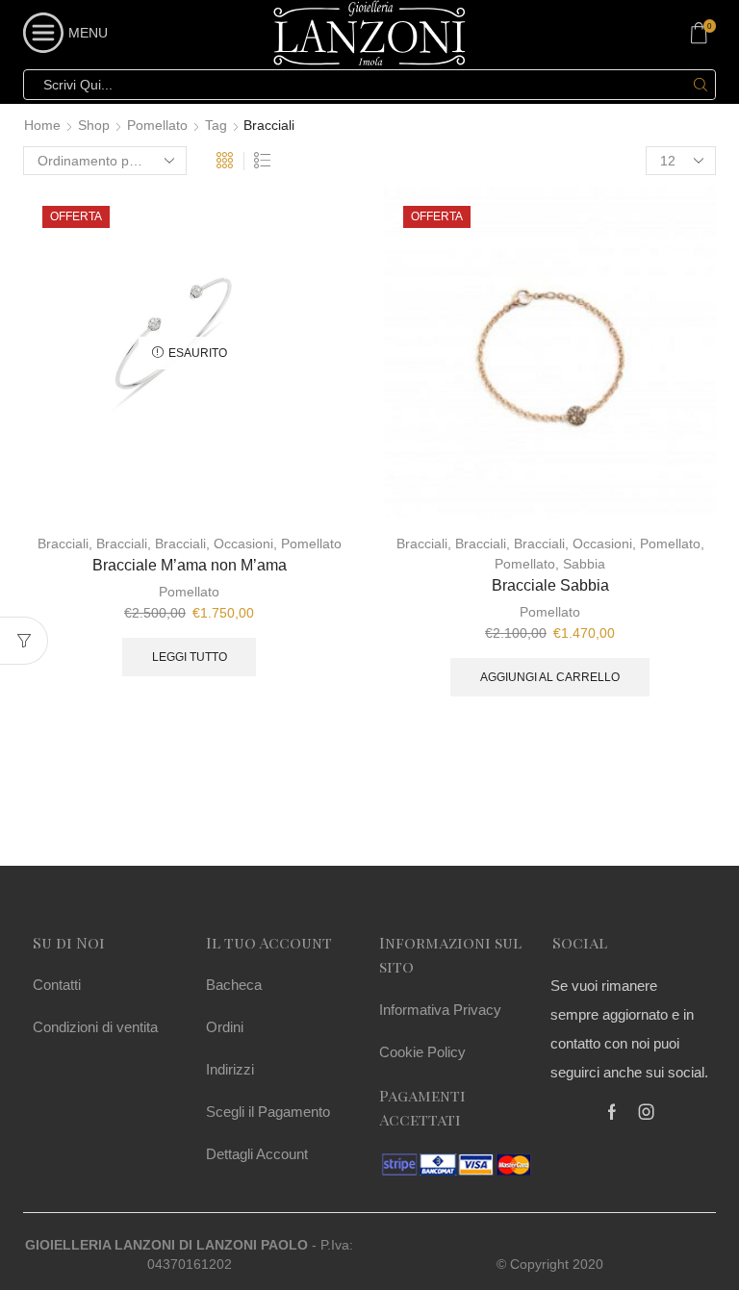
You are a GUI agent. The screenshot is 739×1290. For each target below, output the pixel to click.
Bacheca (234, 984)
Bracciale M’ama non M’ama (189, 565)
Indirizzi (230, 1069)
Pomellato (157, 125)
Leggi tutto (189, 657)
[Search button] (700, 84)
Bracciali (63, 543)
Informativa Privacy (440, 1009)
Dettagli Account (257, 1154)
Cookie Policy (422, 1052)
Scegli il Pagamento (268, 1111)
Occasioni (243, 543)
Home (42, 125)
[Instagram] (646, 1112)
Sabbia (584, 563)
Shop (94, 125)
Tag (216, 125)
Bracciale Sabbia (550, 585)
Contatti (57, 984)
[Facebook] (612, 1112)
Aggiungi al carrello (550, 677)
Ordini (224, 1027)
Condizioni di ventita (95, 1027)
